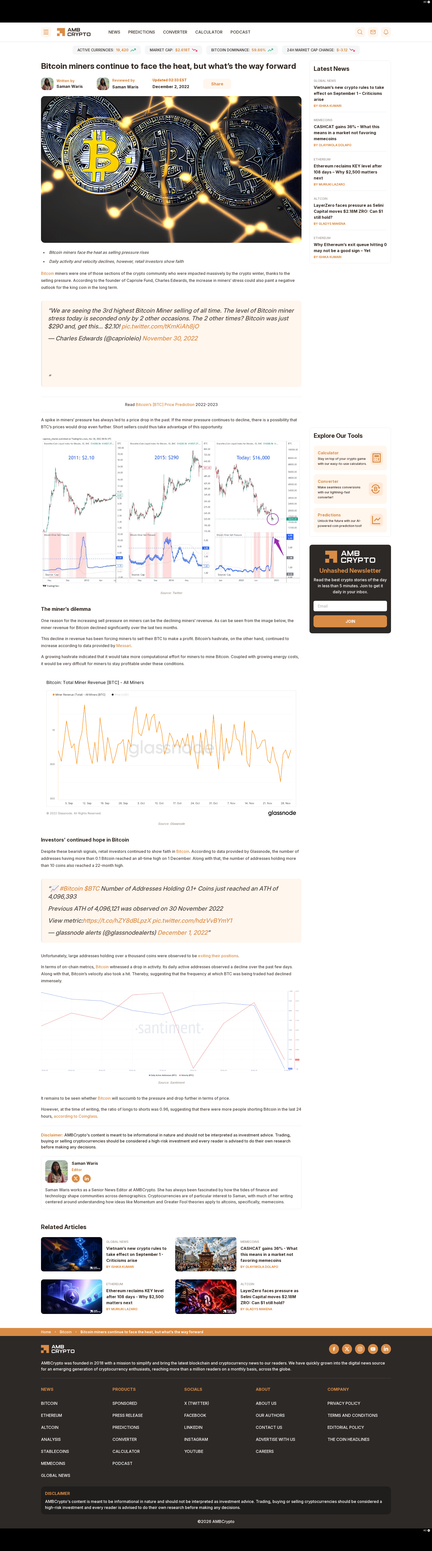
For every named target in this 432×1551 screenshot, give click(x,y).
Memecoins (249, 1242)
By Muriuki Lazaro (122, 1309)
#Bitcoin (71, 888)
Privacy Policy (344, 1403)
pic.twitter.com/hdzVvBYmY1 (192, 920)
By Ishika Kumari (120, 1267)
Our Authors (270, 1415)
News (114, 32)
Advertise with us (275, 1439)
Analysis (51, 1439)
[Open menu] (46, 32)
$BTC (91, 888)
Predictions (141, 32)
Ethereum (114, 1284)
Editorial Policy (346, 1427)
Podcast (240, 32)
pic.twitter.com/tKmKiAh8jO (160, 326)
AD (425, 2)
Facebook (195, 1415)
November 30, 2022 (170, 338)
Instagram (196, 1439)
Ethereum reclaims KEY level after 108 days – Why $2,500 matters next (348, 171)
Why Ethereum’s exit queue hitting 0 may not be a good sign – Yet (350, 247)
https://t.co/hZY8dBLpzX (117, 920)
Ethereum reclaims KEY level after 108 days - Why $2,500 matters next (135, 1296)
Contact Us (269, 1427)
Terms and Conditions (353, 1415)
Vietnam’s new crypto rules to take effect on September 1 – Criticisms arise (349, 93)
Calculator (208, 32)
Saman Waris (69, 86)
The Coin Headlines (349, 1439)
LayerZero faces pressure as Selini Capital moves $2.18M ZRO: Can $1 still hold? (269, 1296)
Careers (265, 1451)
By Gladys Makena (256, 1309)
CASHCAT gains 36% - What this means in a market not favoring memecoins (269, 1254)
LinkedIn (193, 1427)
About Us (266, 1403)
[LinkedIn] (87, 1179)
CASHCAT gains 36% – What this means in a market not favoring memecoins (347, 132)
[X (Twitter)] (76, 1179)
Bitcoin (49, 1403)
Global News (117, 1242)
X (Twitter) (196, 1403)
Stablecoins (55, 1451)
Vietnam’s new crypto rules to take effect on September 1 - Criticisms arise (136, 1254)
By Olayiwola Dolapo (259, 1267)
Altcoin (247, 1284)
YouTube (193, 1451)
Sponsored (124, 1403)
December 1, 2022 (183, 932)
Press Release (127, 1415)
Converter (175, 32)
